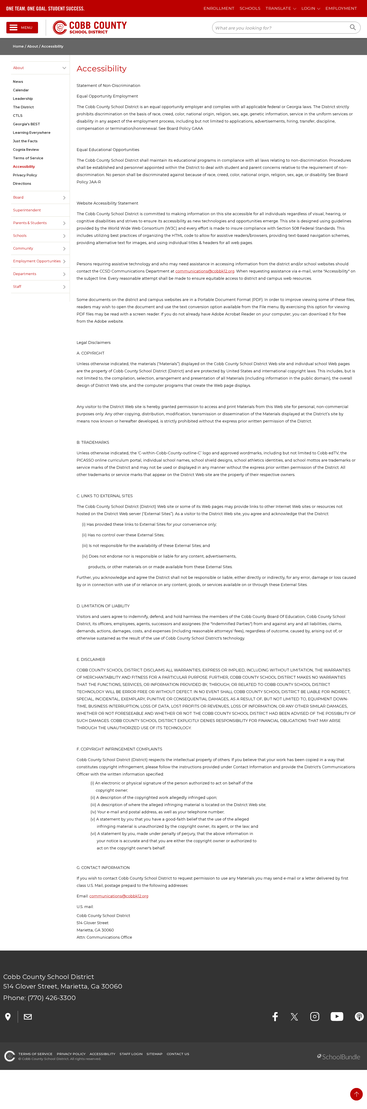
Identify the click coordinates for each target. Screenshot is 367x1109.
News (18, 82)
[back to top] (356, 1094)
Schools (19, 236)
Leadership (23, 99)
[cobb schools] (90, 27)
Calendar (21, 90)
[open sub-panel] (64, 68)
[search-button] (353, 27)
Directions (22, 184)
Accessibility (24, 167)
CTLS (18, 116)
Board (18, 197)
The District (23, 107)
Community (23, 248)
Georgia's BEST (26, 124)
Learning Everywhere (32, 133)
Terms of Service (28, 158)
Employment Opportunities (37, 261)
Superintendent (27, 210)
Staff (17, 287)
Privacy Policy (25, 175)
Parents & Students (30, 223)
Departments (24, 274)
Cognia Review (26, 150)
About (18, 68)
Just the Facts (25, 141)
